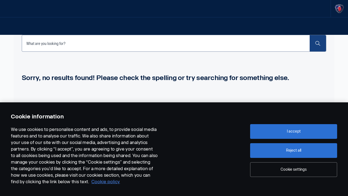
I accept (294, 131)
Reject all (294, 150)
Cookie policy (105, 181)
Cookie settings (294, 169)
